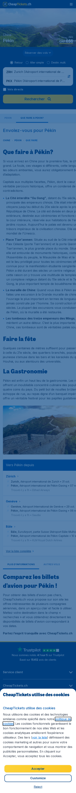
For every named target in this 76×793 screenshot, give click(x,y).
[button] (38, 787)
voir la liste (39, 737)
